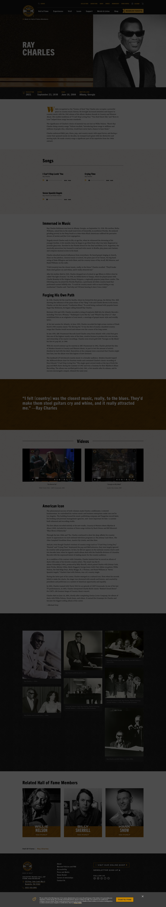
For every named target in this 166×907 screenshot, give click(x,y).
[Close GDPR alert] (143, 896)
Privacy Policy (78, 903)
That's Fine (125, 900)
